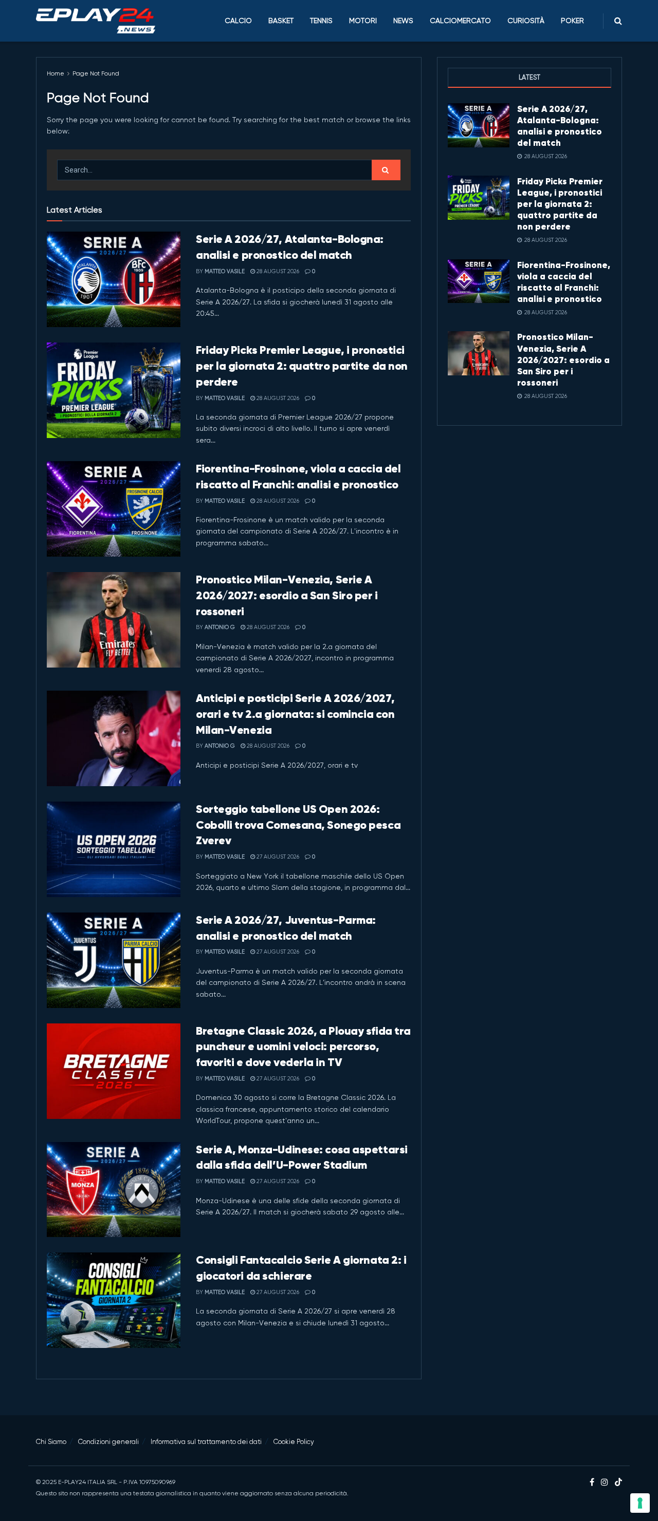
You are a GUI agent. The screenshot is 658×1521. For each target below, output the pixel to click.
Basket (281, 20)
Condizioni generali (108, 1442)
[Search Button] (618, 21)
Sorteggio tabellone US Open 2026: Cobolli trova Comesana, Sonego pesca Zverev (298, 825)
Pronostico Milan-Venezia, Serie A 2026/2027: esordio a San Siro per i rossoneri (287, 595)
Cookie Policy (293, 1442)
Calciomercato (460, 20)
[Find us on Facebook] (592, 1482)
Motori (363, 20)
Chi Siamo (51, 1442)
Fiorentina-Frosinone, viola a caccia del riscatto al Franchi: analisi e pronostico (563, 282)
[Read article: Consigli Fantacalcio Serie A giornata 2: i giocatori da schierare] (113, 1300)
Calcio (238, 20)
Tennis (321, 20)
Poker (572, 20)
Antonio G (220, 627)
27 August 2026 (277, 856)
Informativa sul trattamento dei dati (206, 1442)
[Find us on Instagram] (604, 1482)
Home (55, 73)
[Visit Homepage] (95, 21)
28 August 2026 (277, 271)
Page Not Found (95, 73)
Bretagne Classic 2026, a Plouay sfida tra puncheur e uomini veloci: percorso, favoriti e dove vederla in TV (303, 1047)
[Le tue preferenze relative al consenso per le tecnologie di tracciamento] (640, 1503)
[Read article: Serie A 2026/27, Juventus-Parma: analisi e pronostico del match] (113, 960)
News (403, 20)
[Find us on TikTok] (618, 1483)
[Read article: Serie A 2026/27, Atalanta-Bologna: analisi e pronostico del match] (113, 279)
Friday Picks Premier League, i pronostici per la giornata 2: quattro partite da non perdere (302, 366)
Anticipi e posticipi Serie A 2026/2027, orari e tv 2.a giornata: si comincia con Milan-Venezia (295, 714)
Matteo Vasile (225, 271)
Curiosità (525, 20)
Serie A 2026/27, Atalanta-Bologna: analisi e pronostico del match (559, 125)
